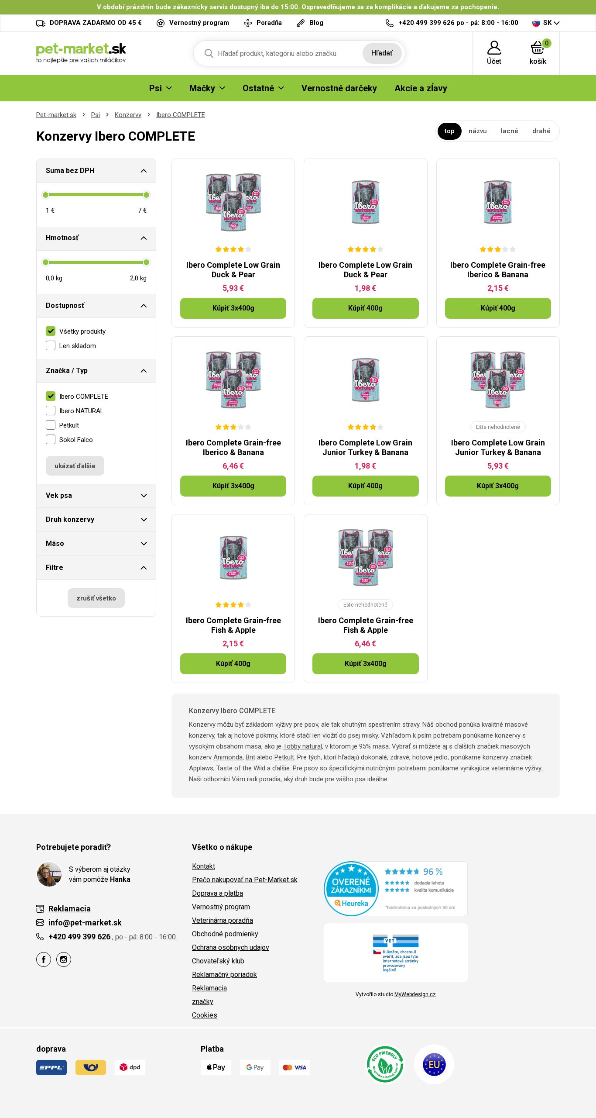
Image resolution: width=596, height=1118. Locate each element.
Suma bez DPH (70, 170)
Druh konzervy (70, 519)
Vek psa (59, 495)
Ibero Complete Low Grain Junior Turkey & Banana (365, 447)
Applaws (201, 768)
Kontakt (203, 866)
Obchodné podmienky (225, 934)
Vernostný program (221, 907)
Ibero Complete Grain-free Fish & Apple (233, 625)
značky (202, 1001)
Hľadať (382, 53)
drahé (541, 131)
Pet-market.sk (56, 115)
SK (547, 23)
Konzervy (128, 115)
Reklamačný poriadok (224, 974)
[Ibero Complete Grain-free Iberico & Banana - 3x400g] (233, 380)
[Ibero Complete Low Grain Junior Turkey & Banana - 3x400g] (498, 380)
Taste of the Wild (240, 768)
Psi (95, 115)
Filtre (54, 567)
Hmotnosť (62, 238)
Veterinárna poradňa (222, 920)
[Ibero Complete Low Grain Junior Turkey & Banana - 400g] (365, 380)
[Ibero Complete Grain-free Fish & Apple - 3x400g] (365, 558)
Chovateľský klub (218, 961)
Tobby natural (302, 746)
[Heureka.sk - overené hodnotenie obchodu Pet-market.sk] (396, 888)
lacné (509, 131)
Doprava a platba (217, 893)
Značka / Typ (67, 370)
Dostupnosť (65, 305)
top (450, 131)
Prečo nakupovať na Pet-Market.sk (245, 880)
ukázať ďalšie (75, 466)
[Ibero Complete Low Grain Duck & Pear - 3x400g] (233, 202)
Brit (250, 757)
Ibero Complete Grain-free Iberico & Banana (497, 269)
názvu (478, 131)
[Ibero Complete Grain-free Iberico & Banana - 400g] (498, 202)
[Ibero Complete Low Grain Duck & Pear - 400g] (365, 202)
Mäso (55, 543)
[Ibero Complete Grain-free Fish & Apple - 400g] (233, 558)
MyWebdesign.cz (415, 994)
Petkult (284, 757)
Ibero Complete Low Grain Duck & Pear (233, 269)
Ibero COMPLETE (180, 115)
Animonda (228, 757)
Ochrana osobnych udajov (230, 947)
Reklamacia (209, 988)
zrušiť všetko (96, 598)
